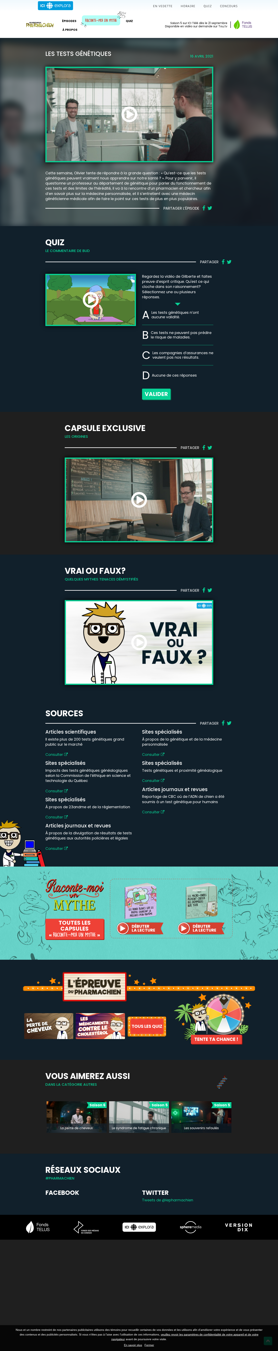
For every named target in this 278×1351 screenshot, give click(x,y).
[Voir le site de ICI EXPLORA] (139, 1227)
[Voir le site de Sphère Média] (190, 1227)
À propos (69, 30)
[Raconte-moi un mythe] (74, 894)
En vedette (163, 6)
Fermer (149, 1345)
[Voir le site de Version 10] (238, 1227)
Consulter (54, 754)
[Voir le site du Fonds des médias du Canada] (86, 1227)
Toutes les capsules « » (74, 929)
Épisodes (69, 21)
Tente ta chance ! (216, 1039)
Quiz (208, 6)
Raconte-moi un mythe (101, 20)
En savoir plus (133, 1345)
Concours (229, 6)
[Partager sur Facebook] (203, 208)
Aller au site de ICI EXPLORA (55, 5)
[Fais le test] (48, 1026)
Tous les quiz (147, 1026)
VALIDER (156, 394)
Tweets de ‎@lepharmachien (167, 1200)
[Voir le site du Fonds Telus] (37, 1227)
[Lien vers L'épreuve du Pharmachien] (94, 986)
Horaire (188, 6)
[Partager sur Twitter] (209, 208)
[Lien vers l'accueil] (40, 25)
